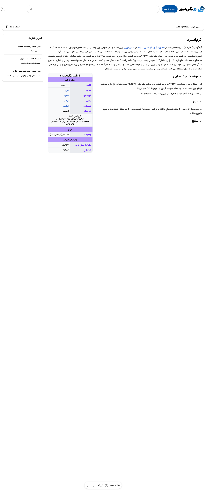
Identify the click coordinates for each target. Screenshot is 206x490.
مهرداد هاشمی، (33, 58)
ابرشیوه (66, 106)
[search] (31, 9)
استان (88, 90)
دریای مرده (22, 46)
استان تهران (129, 47)
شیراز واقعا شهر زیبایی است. (30, 63)
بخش (88, 101)
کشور (89, 85)
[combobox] (97, 9)
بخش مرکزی (159, 47)
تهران (66, 90)
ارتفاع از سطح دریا (83, 145)
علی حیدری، (34, 46)
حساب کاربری (169, 9)
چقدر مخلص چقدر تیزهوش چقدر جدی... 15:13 (23, 76)
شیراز (22, 58)
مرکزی (66, 101)
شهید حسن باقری (19, 71)
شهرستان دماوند (145, 47)
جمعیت (88, 134)
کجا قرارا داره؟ (35, 51)
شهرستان (87, 95)
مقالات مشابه (115, 485)
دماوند (66, 95)
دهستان (87, 106)
